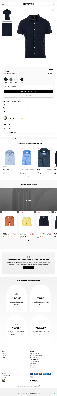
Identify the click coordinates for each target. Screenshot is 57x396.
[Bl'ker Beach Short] (9, 221)
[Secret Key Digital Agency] (37, 386)
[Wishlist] (50, 3)
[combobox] (28, 87)
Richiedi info (51, 69)
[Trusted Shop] (3, 380)
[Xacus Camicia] (43, 157)
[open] (3, 3)
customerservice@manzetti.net (34, 393)
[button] (28, 240)
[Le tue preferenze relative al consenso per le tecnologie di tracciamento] (54, 393)
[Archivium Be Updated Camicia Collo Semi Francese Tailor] (26, 157)
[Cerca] (7, 3)
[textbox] (28, 87)
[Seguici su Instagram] (37, 380)
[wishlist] (52, 9)
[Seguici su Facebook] (35, 380)
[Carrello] (53, 3)
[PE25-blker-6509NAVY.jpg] (34, 36)
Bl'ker (6, 71)
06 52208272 (21, 393)
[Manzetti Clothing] (28, 4)
